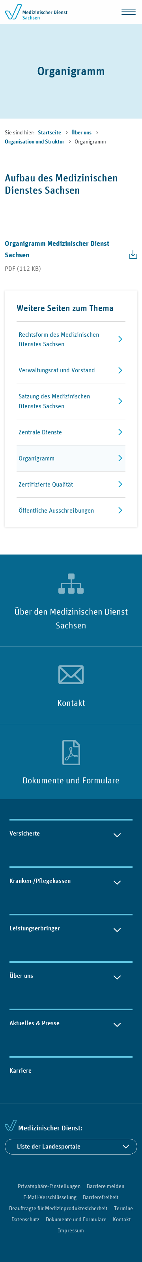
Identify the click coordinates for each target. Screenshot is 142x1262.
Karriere (20, 1070)
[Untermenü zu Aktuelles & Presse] (117, 1023)
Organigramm (36, 458)
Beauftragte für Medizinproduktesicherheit (58, 1208)
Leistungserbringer (34, 928)
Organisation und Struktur (35, 142)
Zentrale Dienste (40, 432)
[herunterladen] (130, 255)
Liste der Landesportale (48, 1146)
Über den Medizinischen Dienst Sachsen (71, 618)
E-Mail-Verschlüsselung (50, 1197)
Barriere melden (105, 1186)
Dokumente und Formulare (71, 780)
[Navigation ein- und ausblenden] (128, 12)
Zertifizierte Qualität (46, 484)
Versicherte (24, 833)
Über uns (82, 133)
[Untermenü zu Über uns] (117, 975)
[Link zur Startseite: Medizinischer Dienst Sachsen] (36, 12)
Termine (123, 1208)
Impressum (71, 1230)
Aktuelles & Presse (34, 1023)
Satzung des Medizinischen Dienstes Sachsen (54, 401)
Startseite (50, 133)
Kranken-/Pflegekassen (40, 881)
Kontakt (71, 703)
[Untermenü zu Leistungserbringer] (117, 928)
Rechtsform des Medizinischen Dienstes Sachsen (59, 339)
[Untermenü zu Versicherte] (117, 833)
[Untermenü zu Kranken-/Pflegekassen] (117, 880)
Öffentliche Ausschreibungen (56, 510)
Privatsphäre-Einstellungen (49, 1186)
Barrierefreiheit (101, 1197)
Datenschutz (25, 1219)
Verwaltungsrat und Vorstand (57, 370)
